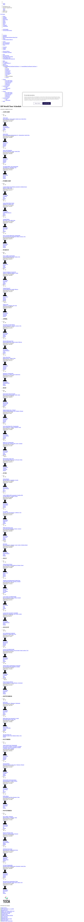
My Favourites (8, 73)
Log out (6, 77)
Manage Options (37, 103)
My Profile (7, 74)
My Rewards (7, 70)
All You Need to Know (7, 30)
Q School (5, 25)
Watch (4, 21)
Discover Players (6, 51)
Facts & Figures (6, 55)
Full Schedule (5, 29)
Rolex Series (5, 19)
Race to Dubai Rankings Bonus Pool (10, 37)
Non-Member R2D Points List (9, 58)
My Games (7, 71)
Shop (6, 75)
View (4, 3)
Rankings (5, 18)
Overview (5, 35)
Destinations (5, 26)
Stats (4, 23)
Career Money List (6, 57)
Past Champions (6, 43)
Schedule (5, 17)
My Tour (7, 68)
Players (4, 22)
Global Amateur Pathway (8, 39)
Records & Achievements (8, 56)
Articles (4, 48)
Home (4, 16)
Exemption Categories (7, 52)
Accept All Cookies (46, 103)
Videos (4, 49)
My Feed (7, 69)
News (4, 20)
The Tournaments (6, 42)
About (4, 41)
